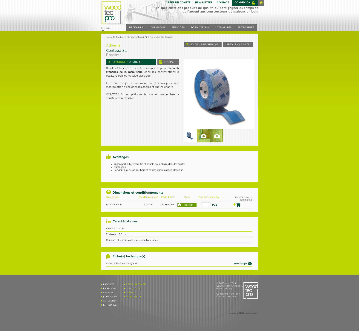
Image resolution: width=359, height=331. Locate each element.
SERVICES (178, 27)
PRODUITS (136, 27)
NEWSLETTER (203, 2)
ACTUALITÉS (223, 27)
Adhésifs (154, 37)
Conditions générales (228, 294)
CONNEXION (242, 2)
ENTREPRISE (245, 27)
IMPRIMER (169, 62)
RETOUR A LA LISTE (237, 44)
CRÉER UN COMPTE (178, 2)
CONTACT (223, 2)
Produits (120, 37)
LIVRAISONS (157, 27)
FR (103, 28)
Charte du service (226, 296)
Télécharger (240, 263)
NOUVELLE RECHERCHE (204, 44)
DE (108, 28)
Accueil (110, 37)
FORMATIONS (200, 27)
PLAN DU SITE (133, 297)
